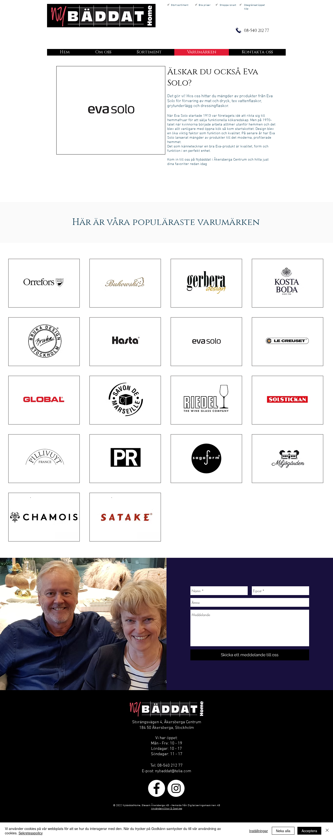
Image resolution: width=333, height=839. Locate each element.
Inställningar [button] (258, 830)
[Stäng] (327, 830)
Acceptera (309, 830)
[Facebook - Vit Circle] (156, 788)
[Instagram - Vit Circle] (176, 788)
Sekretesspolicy (31, 832)
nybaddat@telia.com (173, 771)
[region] (111, 110)
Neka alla (283, 830)
